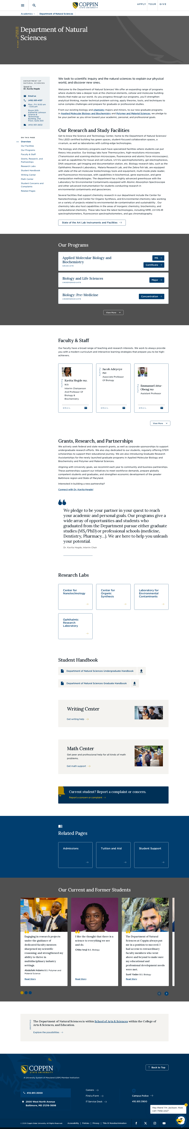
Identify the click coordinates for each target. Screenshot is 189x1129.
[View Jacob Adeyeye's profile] (113, 388)
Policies (85, 1123)
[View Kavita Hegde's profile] (75, 388)
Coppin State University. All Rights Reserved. (44, 1123)
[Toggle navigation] (24, 5)
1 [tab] (22, 992)
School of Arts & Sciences (111, 1021)
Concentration (149, 296)
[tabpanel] (44, 942)
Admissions (71, 848)
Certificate (152, 265)
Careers (90, 1090)
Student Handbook (30, 170)
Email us (32, 96)
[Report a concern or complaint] (113, 795)
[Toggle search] (32, 5)
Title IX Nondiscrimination (115, 1123)
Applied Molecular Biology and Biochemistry (86, 113)
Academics (27, 14)
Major (155, 280)
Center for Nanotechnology (74, 592)
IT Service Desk (94, 1101)
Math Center (27, 179)
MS (156, 258)
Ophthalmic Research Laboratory (71, 622)
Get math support (76, 766)
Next (166, 994)
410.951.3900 (139, 1101)
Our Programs (28, 150)
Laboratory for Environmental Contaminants (149, 593)
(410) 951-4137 (35, 100)
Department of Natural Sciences (56, 14)
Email (67, 408)
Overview (26, 142)
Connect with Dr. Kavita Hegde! (75, 489)
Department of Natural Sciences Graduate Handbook (96, 683)
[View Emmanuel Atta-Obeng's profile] (151, 388)
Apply (141, 4)
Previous (159, 994)
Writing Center (28, 175)
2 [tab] (26, 992)
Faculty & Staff (28, 154)
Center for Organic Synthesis (108, 593)
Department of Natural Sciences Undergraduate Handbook (99, 671)
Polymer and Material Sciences (133, 113)
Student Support (150, 848)
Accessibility (73, 1123)
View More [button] (111, 313)
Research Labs (28, 166)
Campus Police (140, 1096)
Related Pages (28, 191)
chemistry (99, 110)
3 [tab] (30, 992)
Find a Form (92, 1096)
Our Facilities (27, 146)
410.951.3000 (35, 1093)
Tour (152, 4)
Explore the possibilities (46, 1032)
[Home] (85, 5)
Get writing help (75, 719)
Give (163, 4)
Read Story (30, 979)
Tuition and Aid (111, 848)
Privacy (96, 1123)
